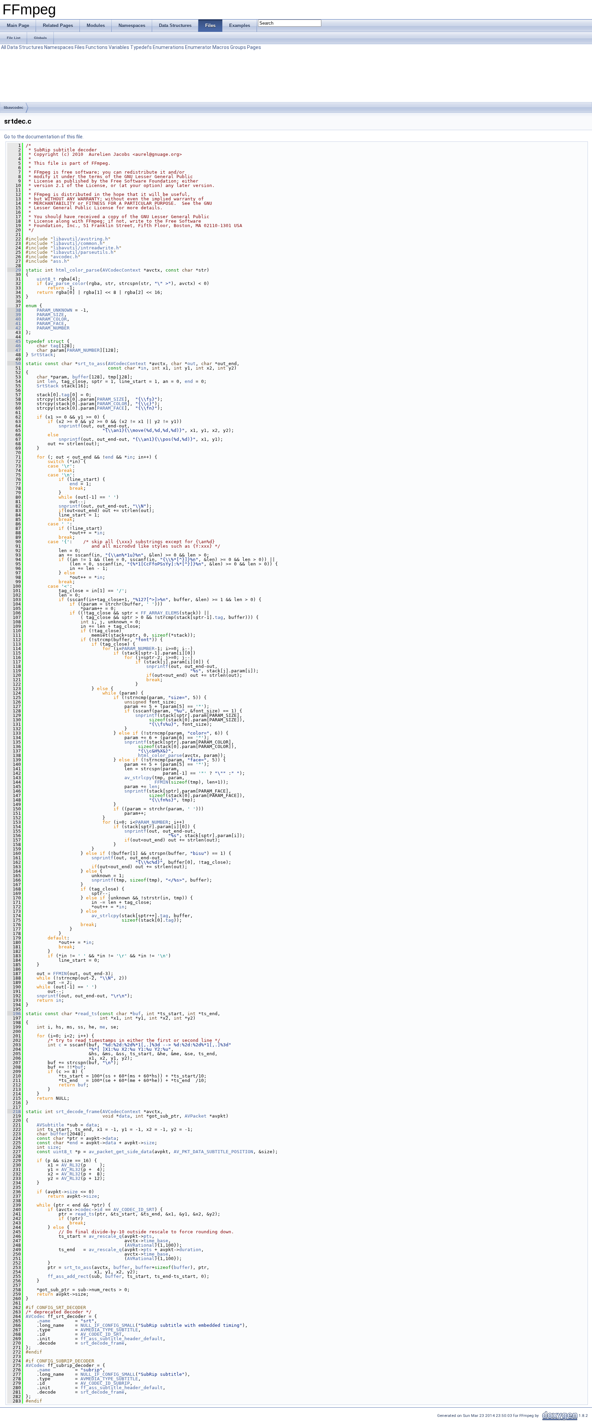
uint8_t (46, 279)
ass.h (60, 261)
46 (14, 345)
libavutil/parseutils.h (83, 252)
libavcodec (13, 107)
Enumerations (168, 47)
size (149, 1142)
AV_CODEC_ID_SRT (134, 1209)
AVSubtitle (50, 1124)
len (52, 381)
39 (14, 314)
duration (190, 1249)
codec (84, 1209)
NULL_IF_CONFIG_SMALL (108, 1325)
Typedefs (141, 47)
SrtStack (42, 354)
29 (14, 270)
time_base (156, 1240)
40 (14, 319)
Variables (119, 47)
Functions (97, 47)
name (44, 1320)
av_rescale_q (105, 1236)
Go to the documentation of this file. (44, 136)
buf (137, 1013)
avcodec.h (65, 256)
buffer (80, 376)
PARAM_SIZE (50, 314)
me (102, 1027)
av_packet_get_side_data (120, 1151)
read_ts (87, 1013)
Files (80, 47)
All (3, 47)
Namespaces (59, 47)
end (189, 381)
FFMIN (161, 782)
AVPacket (196, 1116)
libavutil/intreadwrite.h (86, 247)
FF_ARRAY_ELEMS (160, 612)
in (143, 368)
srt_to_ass (91, 363)
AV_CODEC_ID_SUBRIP (105, 1383)
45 (14, 341)
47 (14, 350)
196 (14, 1013)
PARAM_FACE (50, 323)
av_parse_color (67, 283)
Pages (254, 47)
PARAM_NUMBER (53, 328)
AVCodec (35, 1316)
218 (14, 1111)
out (191, 363)
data (124, 1116)
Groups (238, 47)
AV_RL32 (71, 1165)
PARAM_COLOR (52, 319)
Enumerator (198, 47)
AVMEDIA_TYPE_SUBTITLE (109, 1329)
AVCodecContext (121, 270)
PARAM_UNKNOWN (54, 310)
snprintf (70, 425)
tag (54, 345)
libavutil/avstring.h (80, 238)
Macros (220, 47)
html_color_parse (78, 270)
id (99, 1209)
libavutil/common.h (77, 243)
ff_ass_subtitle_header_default (122, 1338)
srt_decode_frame (78, 1111)
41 (14, 323)
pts (148, 1236)
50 (14, 363)
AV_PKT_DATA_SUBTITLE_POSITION (213, 1151)
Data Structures (25, 47)
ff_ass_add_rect (68, 1276)
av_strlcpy (138, 777)
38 (14, 310)
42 (14, 328)
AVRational (141, 1245)
